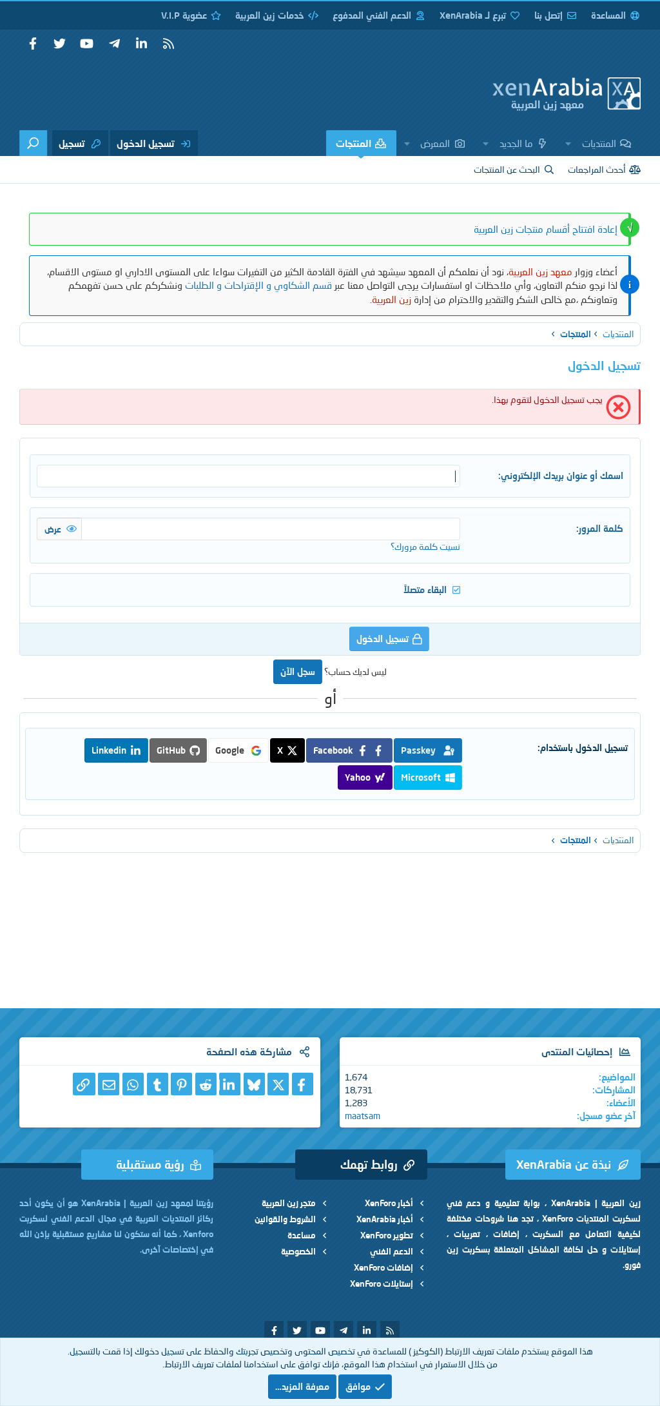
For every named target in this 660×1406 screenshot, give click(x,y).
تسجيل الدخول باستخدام (584, 747)
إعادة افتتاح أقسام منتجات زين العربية (545, 229)
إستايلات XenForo (381, 1283)
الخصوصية (298, 1251)
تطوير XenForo (386, 1235)
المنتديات (599, 143)
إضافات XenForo (383, 1267)
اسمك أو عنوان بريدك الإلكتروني (562, 475)
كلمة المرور (601, 528)
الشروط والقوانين (285, 1219)
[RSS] (168, 44)
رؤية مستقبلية (150, 1164)
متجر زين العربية (289, 1203)
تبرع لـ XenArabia (473, 15)
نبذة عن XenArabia (563, 1164)
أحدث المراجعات (597, 169)
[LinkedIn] (229, 1084)
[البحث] (33, 143)
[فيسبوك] (302, 1084)
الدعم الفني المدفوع (372, 15)
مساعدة (301, 1235)
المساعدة (608, 15)
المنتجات (353, 143)
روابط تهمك (369, 1164)
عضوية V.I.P (184, 15)
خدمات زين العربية (269, 15)
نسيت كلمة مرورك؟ (425, 546)
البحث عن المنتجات (507, 169)
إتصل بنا (548, 15)
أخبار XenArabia (384, 1219)
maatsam (362, 1115)
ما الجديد (516, 143)
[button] (568, 143)
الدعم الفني (391, 1251)
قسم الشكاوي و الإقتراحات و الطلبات (258, 285)
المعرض (435, 143)
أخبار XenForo (389, 1203)
